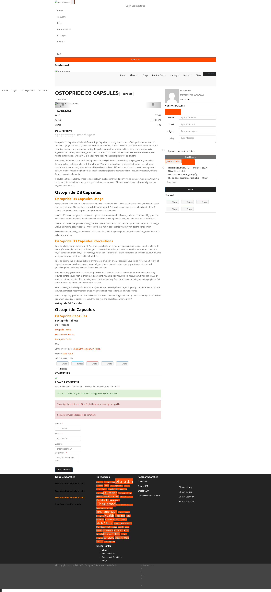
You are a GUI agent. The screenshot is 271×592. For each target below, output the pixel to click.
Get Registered (138, 6)
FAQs (59, 54)
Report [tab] (189, 162)
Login (129, 6)
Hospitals (120, 515)
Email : (59, 433)
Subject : (171, 131)
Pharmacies (119, 530)
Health (109, 515)
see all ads (185, 99)
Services (108, 537)
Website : (59, 444)
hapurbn (100, 516)
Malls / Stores (104, 523)
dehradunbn (101, 489)
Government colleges (124, 505)
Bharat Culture (185, 492)
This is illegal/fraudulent (178, 167)
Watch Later (174, 161)
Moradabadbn (126, 523)
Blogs (59, 23)
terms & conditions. (186, 151)
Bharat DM (143, 486)
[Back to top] (1, 590)
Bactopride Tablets (63, 339)
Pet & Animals (107, 530)
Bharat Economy (186, 496)
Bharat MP (142, 481)
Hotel (128, 516)
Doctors (99, 493)
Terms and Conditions (112, 557)
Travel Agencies (109, 542)
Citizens (99, 486)
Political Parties (64, 29)
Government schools (104, 508)
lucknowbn (121, 519)
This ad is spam (200, 167)
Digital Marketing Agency (117, 489)
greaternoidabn (106, 512)
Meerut (117, 523)
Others (99, 530)
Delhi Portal (67, 353)
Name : (171, 117)
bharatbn (62, 99)
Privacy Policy (108, 553)
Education (110, 493)
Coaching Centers (116, 486)
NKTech (113, 565)
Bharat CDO (143, 490)
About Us (61, 16)
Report (190, 189)
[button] (135, 48)
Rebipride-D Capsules (65, 334)
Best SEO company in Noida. (87, 348)
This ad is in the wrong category (182, 174)
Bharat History (185, 487)
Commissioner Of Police (149, 495)
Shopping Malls (122, 537)
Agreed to (181, 151)
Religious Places (111, 534)
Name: (59, 423)
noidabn (121, 527)
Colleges (127, 486)
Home (60, 10)
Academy (99, 482)
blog (65, 368)
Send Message (190, 157)
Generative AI (115, 500)
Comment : (61, 452)
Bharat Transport (187, 501)
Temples (99, 541)
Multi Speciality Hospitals (106, 527)
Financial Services (126, 497)
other (127, 527)
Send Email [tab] (174, 111)
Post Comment (64, 469)
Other (204, 178)
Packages (61, 35)
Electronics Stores (125, 493)
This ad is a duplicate (177, 171)
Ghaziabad (106, 503)
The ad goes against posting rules (183, 178)
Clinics (106, 485)
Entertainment (102, 496)
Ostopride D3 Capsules (87, 93)
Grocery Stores (124, 512)
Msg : (172, 138)
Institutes (100, 519)
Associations (109, 482)
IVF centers (110, 519)
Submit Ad (135, 59)
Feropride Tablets (63, 329)
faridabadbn (113, 496)
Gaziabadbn (102, 500)
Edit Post (127, 94)
